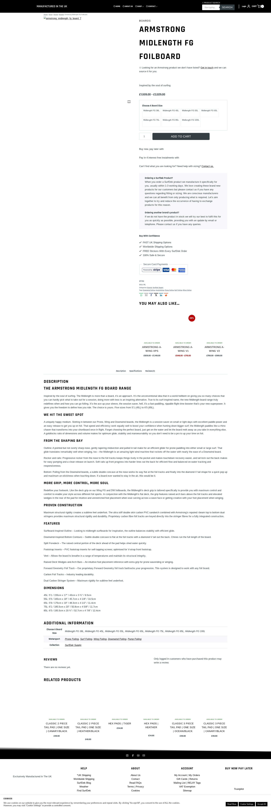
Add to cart (181, 136)
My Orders (194, 775)
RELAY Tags (194, 782)
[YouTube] (138, 755)
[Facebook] (132, 755)
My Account (180, 775)
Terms (130, 786)
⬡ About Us (128, 6)
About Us (135, 775)
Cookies (135, 790)
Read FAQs (135, 782)
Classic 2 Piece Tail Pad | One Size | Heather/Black (88, 727)
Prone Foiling (169, 290)
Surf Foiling (178, 290)
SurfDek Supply (158, 288)
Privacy (140, 786)
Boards (145, 20)
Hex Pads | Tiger (119, 723)
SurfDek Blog (84, 782)
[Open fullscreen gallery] (129, 102)
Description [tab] (121, 371)
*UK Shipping (84, 775)
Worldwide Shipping (84, 779)
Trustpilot (239, 789)
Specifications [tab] (135, 371)
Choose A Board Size (152, 105)
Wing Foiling (187, 290)
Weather (83, 786)
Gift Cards (182, 779)
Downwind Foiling (149, 290)
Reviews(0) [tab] (150, 371)
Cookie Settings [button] (246, 804)
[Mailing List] (143, 755)
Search (227, 7)
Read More (231, 804)
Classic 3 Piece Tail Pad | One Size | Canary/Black (214, 727)
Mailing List (180, 782)
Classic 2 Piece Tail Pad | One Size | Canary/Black (56, 727)
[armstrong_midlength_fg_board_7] (88, 61)
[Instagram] (127, 755)
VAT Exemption (187, 786)
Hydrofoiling (160, 290)
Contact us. (208, 166)
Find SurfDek (84, 790)
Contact (135, 779)
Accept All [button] (261, 804)
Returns (193, 779)
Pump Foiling (134, 639)
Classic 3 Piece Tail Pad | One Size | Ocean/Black (182, 727)
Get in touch (207, 67)
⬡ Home (116, 6)
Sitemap (187, 790)
